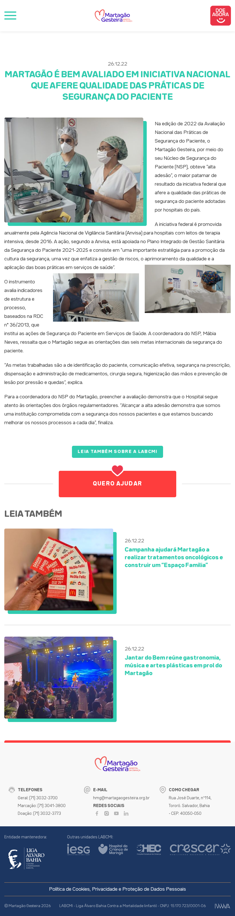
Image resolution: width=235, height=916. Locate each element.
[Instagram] (106, 813)
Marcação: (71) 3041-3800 (42, 806)
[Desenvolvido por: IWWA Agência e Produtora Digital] (222, 906)
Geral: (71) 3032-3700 (38, 798)
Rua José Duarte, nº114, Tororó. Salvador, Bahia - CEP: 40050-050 (190, 806)
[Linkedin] (126, 813)
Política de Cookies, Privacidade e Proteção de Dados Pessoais (117, 889)
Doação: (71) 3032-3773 (39, 813)
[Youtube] (116, 813)
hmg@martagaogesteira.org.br (121, 798)
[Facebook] (97, 813)
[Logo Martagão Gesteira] (113, 15)
